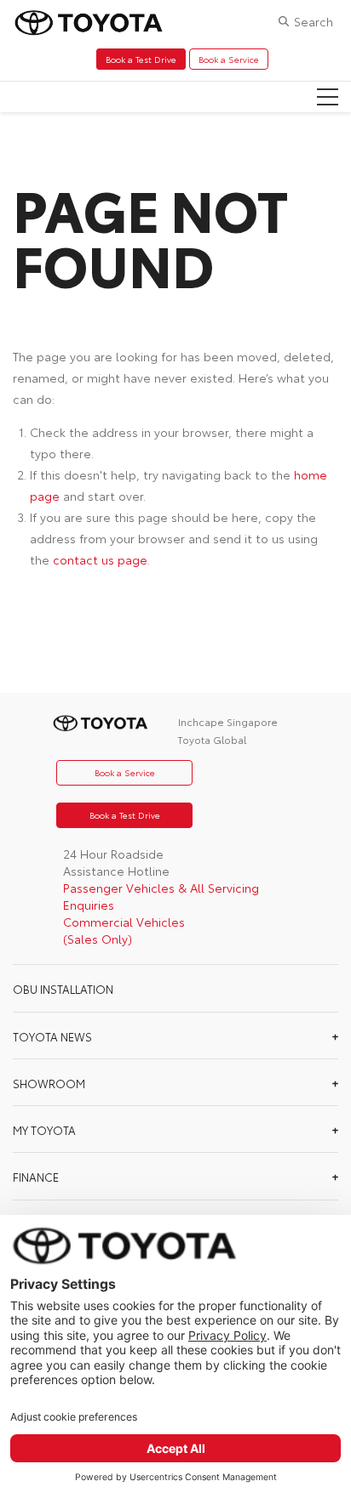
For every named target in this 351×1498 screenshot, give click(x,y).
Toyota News (52, 1036)
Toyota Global (211, 739)
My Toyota (44, 1130)
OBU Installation (63, 988)
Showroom (49, 1083)
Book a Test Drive (141, 59)
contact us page (100, 559)
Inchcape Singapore (228, 721)
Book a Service (229, 59)
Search (313, 21)
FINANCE (36, 1176)
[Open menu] (327, 96)
